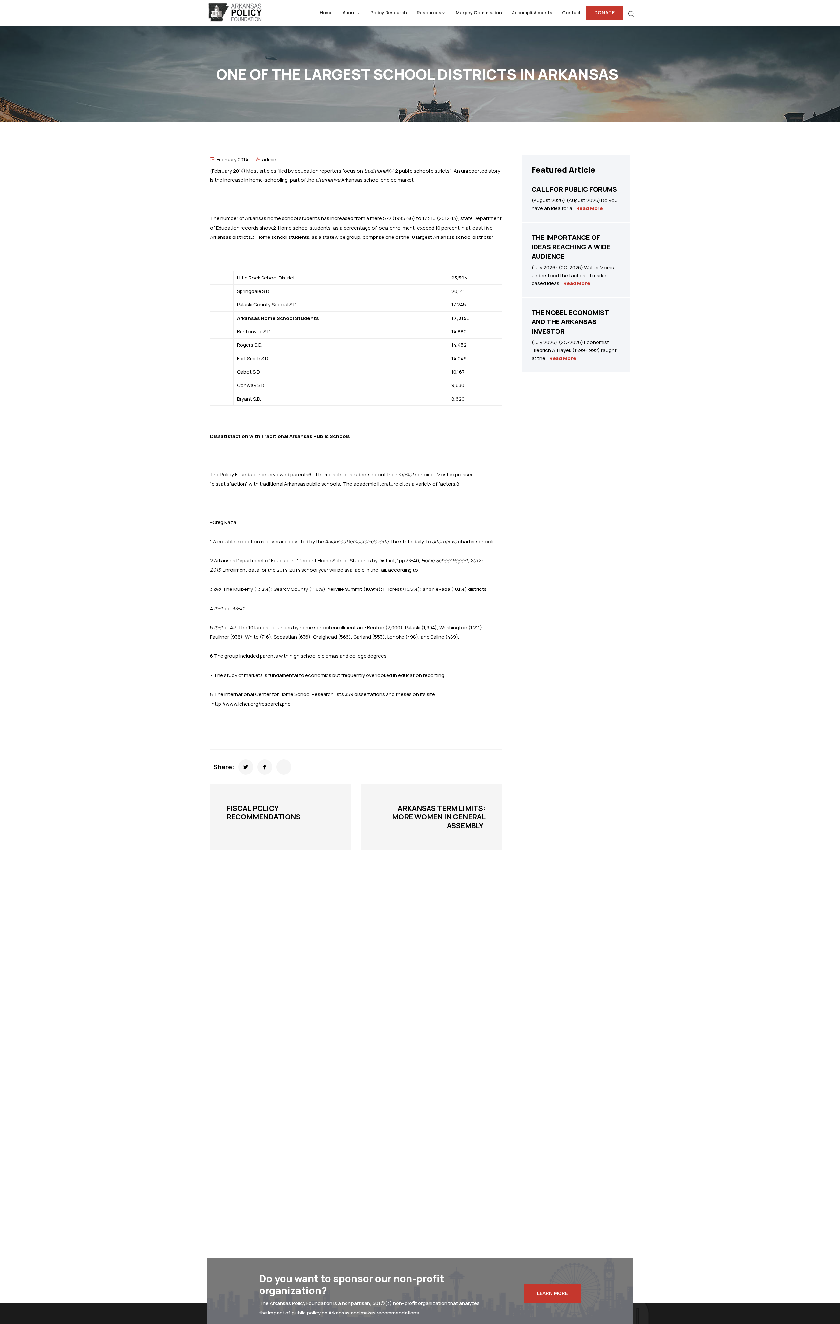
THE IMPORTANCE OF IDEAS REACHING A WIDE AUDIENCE (571, 246)
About (349, 13)
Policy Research (388, 13)
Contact (571, 13)
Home (326, 13)
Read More (589, 208)
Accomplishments (532, 13)
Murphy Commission (479, 13)
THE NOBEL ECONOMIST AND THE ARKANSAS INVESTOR (570, 322)
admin (269, 159)
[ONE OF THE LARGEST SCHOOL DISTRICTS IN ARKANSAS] (245, 767)
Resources (429, 13)
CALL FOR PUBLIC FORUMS (574, 189)
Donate (604, 13)
